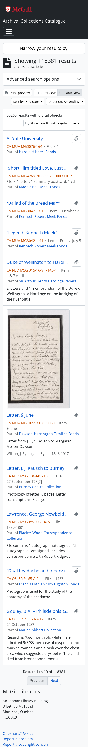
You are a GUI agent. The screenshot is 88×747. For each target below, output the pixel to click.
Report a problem (18, 738)
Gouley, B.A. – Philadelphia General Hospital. (38, 611)
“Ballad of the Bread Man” (33, 203)
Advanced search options (33, 79)
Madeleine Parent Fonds (39, 186)
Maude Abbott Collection (40, 629)
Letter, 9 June (20, 415)
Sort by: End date (26, 101)
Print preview (19, 93)
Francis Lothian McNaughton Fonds (49, 584)
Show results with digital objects (54, 123)
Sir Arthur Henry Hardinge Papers (47, 281)
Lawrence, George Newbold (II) (38, 514)
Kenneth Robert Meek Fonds (43, 216)
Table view (71, 93)
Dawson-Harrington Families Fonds (49, 433)
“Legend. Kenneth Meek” (32, 232)
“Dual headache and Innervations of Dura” (38, 570)
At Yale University (25, 138)
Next (54, 680)
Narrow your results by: (44, 48)
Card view (48, 93)
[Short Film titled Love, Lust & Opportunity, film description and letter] (38, 168)
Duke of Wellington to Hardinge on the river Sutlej (38, 262)
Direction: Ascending (64, 101)
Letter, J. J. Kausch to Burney (35, 468)
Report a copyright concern (26, 744)
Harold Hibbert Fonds (37, 151)
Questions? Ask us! (18, 733)
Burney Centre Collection (40, 486)
